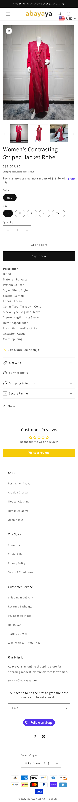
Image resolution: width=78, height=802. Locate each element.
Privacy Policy (16, 563)
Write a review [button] (38, 452)
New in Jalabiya (18, 511)
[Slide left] (4, 134)
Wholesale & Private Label (25, 643)
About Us (14, 545)
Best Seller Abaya (19, 483)
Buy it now (39, 256)
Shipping (7, 171)
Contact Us (15, 554)
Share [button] (11, 406)
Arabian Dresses (18, 492)
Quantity (8, 222)
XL (44, 213)
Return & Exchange (20, 606)
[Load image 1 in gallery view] (19, 133)
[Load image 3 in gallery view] (59, 133)
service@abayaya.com (23, 680)
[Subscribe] (65, 708)
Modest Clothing (18, 501)
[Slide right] (73, 134)
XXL (58, 213)
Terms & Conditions (20, 572)
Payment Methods (19, 616)
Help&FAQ (14, 625)
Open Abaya (15, 520)
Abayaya (14, 666)
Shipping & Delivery (20, 597)
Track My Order (17, 634)
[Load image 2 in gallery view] (39, 133)
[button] (8, 13)
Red (9, 197)
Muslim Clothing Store (48, 798)
